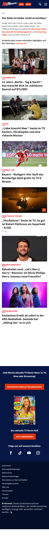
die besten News (39, 29)
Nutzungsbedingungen (11, 469)
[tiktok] (20, 453)
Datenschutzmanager (10, 476)
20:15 (28, 4)
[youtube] (29, 453)
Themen (5, 494)
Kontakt (5, 498)
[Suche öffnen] (40, 4)
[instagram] (38, 453)
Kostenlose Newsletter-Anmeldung (24, 387)
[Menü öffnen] (45, 4)
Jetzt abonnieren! (24, 436)
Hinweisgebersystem (10, 483)
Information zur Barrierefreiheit (14, 480)
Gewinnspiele (7, 490)
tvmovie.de (21, 43)
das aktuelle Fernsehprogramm (17, 32)
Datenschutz (7, 472)
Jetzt (21, 4)
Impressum (6, 465)
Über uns (5, 487)
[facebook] (11, 453)
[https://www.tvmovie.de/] (10, 4)
